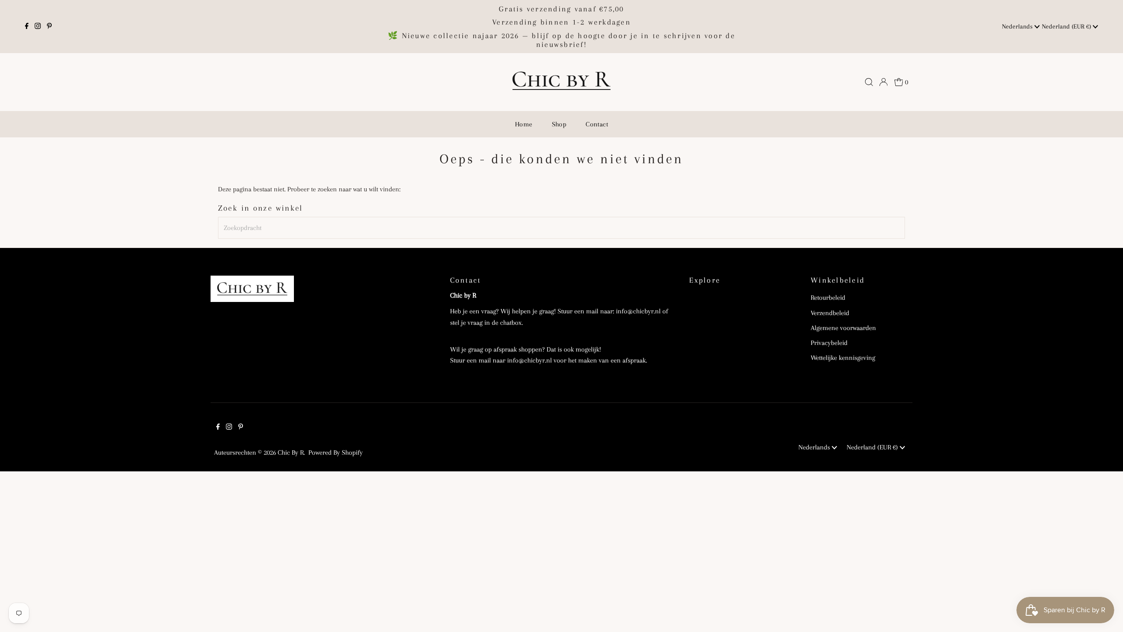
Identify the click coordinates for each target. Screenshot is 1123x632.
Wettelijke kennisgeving (843, 358)
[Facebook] (27, 26)
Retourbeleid (828, 298)
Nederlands (1018, 26)
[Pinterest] (49, 26)
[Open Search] (869, 82)
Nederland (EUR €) (1067, 26)
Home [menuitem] (524, 124)
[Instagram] (37, 26)
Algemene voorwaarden (843, 328)
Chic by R (291, 452)
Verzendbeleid (830, 313)
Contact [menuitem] (597, 124)
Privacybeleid (829, 343)
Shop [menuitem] (559, 124)
